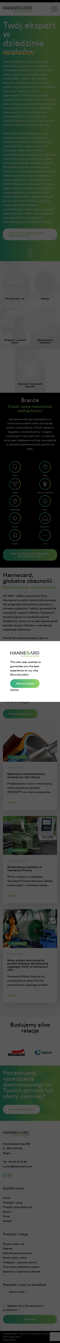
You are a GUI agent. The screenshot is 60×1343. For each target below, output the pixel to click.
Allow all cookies (25, 683)
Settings (14, 689)
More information (19, 674)
